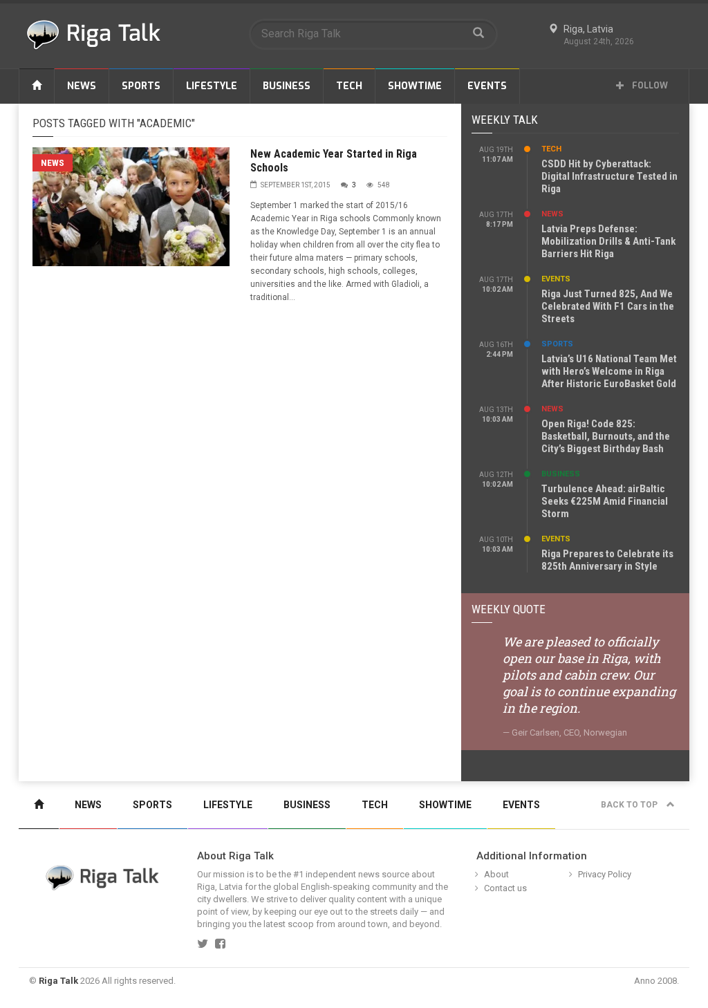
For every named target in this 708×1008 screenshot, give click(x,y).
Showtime (415, 86)
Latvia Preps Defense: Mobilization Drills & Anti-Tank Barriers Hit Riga (608, 241)
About (496, 874)
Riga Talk (58, 981)
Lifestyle (211, 86)
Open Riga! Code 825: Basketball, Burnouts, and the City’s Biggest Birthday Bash (605, 436)
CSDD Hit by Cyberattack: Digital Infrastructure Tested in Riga (609, 176)
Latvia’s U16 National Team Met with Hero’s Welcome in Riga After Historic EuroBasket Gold (609, 371)
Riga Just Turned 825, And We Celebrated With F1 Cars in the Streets (607, 306)
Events (487, 86)
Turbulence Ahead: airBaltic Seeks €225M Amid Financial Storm (604, 501)
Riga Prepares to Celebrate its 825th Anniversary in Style (607, 560)
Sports (141, 86)
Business (286, 86)
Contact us (505, 888)
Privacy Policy (604, 874)
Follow (649, 85)
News (81, 86)
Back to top (630, 805)
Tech (349, 86)
